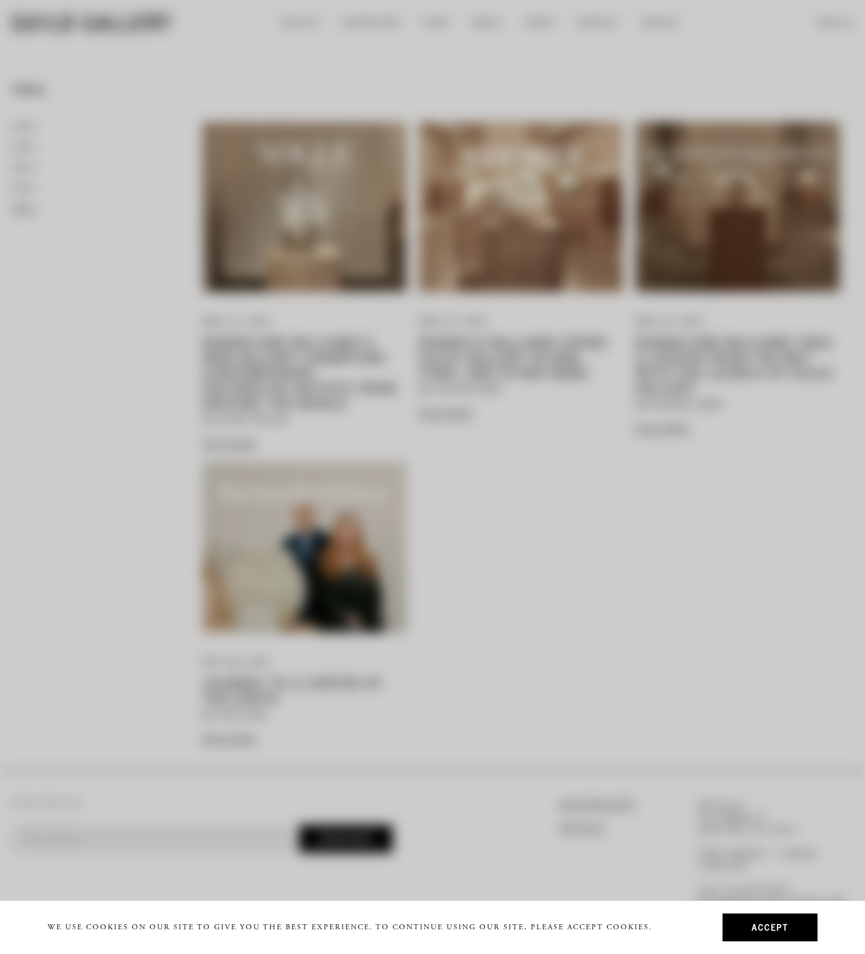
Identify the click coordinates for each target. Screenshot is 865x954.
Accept (770, 927)
